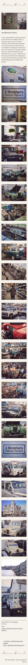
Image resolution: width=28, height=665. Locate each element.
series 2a (3, 630)
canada (3, 628)
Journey (15, 622)
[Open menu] (2, 12)
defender (8, 628)
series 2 (20, 628)
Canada (14, 54)
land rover (15, 628)
